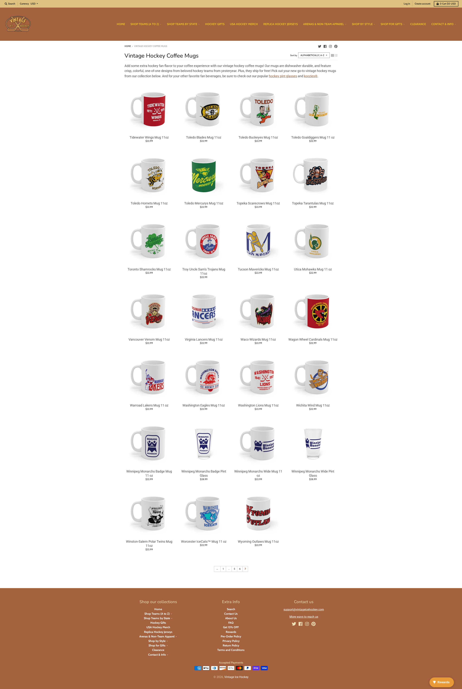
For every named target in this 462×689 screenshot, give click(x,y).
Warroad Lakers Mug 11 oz (149, 405)
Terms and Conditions (231, 650)
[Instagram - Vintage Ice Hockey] (330, 46)
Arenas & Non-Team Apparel (157, 636)
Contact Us (231, 613)
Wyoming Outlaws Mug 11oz (258, 541)
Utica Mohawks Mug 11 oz (313, 269)
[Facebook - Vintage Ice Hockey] (325, 46)
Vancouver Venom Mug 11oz (149, 339)
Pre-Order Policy (231, 636)
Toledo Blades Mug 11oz (203, 137)
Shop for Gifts (157, 645)
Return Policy (231, 645)
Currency (24, 3)
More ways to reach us (303, 616)
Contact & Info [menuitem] (442, 24)
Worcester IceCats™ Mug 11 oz (203, 541)
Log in (407, 3)
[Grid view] (332, 55)
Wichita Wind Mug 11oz (313, 405)
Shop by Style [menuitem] (362, 24)
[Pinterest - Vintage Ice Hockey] (335, 46)
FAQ (231, 622)
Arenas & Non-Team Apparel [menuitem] (323, 24)
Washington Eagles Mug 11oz (203, 405)
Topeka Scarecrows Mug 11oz (258, 203)
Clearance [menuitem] (418, 24)
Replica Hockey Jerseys (158, 632)
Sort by (293, 55)
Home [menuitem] (121, 24)
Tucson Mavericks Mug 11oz (258, 269)
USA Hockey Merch (158, 627)
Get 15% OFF (231, 627)
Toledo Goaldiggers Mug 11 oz (313, 137)
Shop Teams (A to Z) (157, 613)
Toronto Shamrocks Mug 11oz (149, 269)
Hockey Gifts (158, 622)
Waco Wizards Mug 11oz (258, 339)
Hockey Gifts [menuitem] (215, 24)
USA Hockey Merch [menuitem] (244, 24)
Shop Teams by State (157, 618)
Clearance (158, 650)
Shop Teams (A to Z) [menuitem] (144, 24)
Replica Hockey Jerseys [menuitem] (280, 24)
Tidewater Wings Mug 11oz (149, 137)
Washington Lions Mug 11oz (258, 405)
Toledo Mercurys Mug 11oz (203, 203)
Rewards (231, 632)
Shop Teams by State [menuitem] (182, 24)
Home (128, 46)
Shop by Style (156, 641)
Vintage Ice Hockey (236, 677)
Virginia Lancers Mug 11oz (204, 339)
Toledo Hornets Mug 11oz (149, 203)
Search (231, 609)
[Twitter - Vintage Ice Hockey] (319, 46)
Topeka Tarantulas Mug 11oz (313, 203)
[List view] (336, 55)
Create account (422, 3)
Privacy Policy (231, 641)
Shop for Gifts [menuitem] (391, 24)
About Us (231, 618)
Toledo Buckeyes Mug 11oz (258, 137)
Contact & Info (157, 654)
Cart (448, 3)
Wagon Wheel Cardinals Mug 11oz (312, 339)
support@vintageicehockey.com (304, 609)
